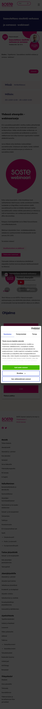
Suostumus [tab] (8, 334)
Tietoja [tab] (34, 334)
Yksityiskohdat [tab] (21, 334)
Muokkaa (20, 373)
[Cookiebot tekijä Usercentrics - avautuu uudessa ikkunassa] (31, 328)
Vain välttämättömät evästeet (21, 379)
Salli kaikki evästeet (21, 367)
